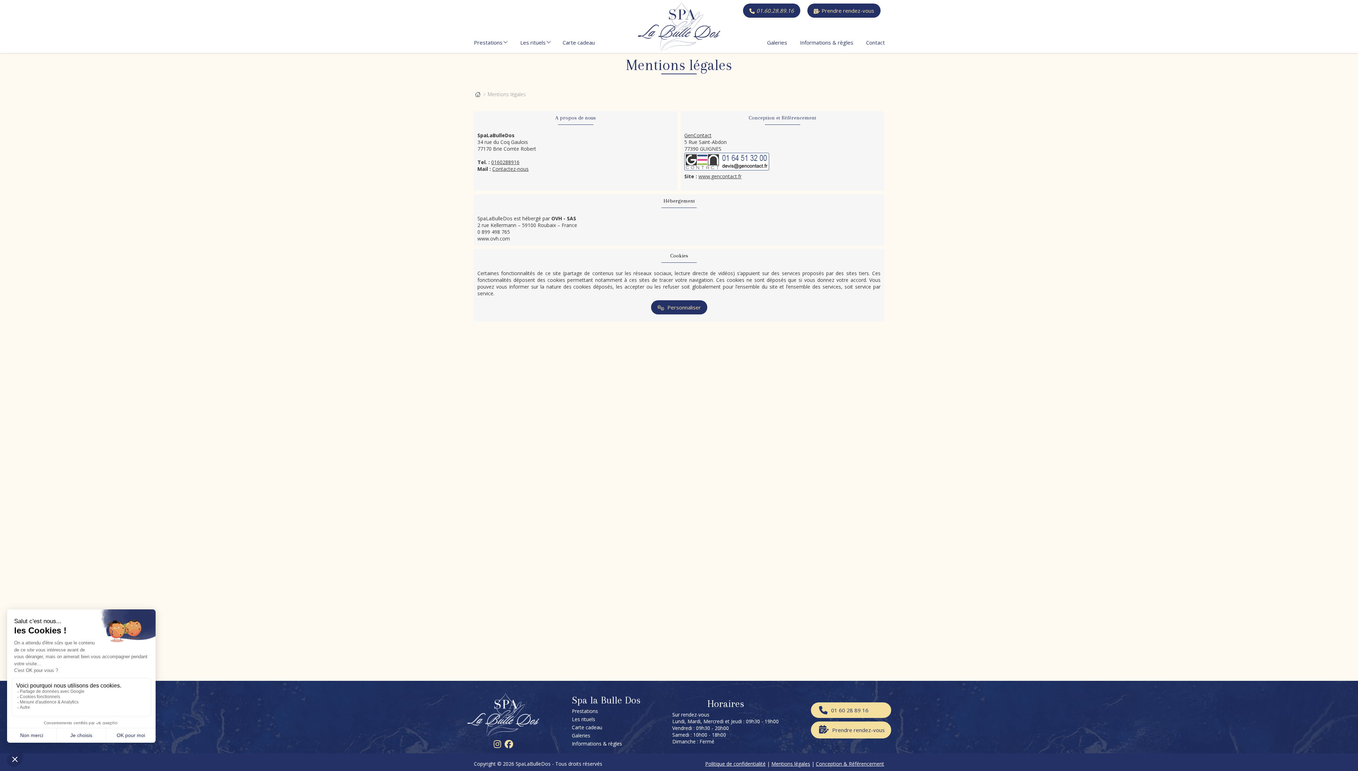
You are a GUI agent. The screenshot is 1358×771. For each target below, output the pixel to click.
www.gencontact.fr (720, 176)
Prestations (488, 42)
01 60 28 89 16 (850, 710)
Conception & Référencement (850, 763)
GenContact (698, 135)
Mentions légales (790, 763)
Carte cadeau (579, 42)
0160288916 (505, 162)
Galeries (777, 42)
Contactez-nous (510, 169)
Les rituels (533, 42)
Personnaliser (683, 307)
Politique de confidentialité (735, 763)
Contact (875, 42)
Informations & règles (826, 42)
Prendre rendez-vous (848, 10)
